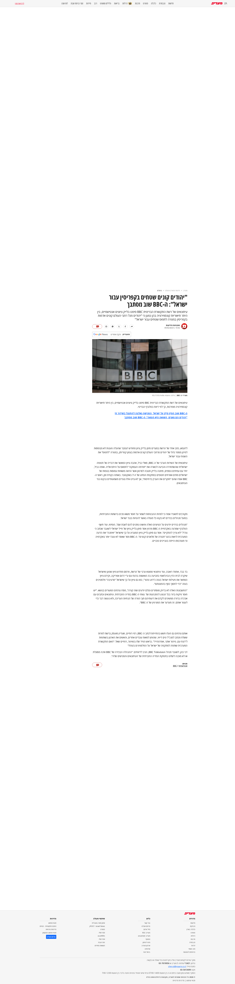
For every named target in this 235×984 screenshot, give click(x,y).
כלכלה (153, 3)
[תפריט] (225, 3)
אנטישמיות (183, 666)
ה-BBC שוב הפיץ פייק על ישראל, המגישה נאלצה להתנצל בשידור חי (151, 413)
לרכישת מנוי (19, 3)
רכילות (125, 3)
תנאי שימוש (52, 923)
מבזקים (192, 926)
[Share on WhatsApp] (112, 326)
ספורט (145, 3)
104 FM (102, 939)
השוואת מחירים (100, 945)
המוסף (148, 939)
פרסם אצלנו (146, 926)
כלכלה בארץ (191, 929)
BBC (175, 666)
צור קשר (147, 923)
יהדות (193, 945)
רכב (95, 3)
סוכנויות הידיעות (173, 325)
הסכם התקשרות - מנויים (48, 926)
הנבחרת (162, 3)
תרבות (137, 3)
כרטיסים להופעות (189, 952)
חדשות (171, 3)
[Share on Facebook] (125, 326)
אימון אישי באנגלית (98, 923)
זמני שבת (101, 942)
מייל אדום (147, 929)
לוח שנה (64, 3)
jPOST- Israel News (97, 926)
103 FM (102, 932)
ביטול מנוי (146, 952)
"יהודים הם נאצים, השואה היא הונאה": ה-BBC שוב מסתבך (155, 417)
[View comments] (97, 326)
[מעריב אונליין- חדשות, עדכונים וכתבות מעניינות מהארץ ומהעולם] (217, 3)
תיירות (88, 3)
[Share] (131, 326)
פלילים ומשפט (105, 3)
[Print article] (106, 326)
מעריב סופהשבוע (144, 936)
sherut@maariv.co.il (177, 966)
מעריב (185, 290)
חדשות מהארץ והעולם (172, 290)
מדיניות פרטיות (51, 929)
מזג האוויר (191, 949)
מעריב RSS (146, 932)
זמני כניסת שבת (77, 3)
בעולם (159, 290)
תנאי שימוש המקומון (49, 932)
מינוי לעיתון (146, 942)
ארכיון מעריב (145, 945)
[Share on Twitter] (119, 326)
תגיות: (184, 664)
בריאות (116, 3)
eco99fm (101, 936)
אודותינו (147, 949)
